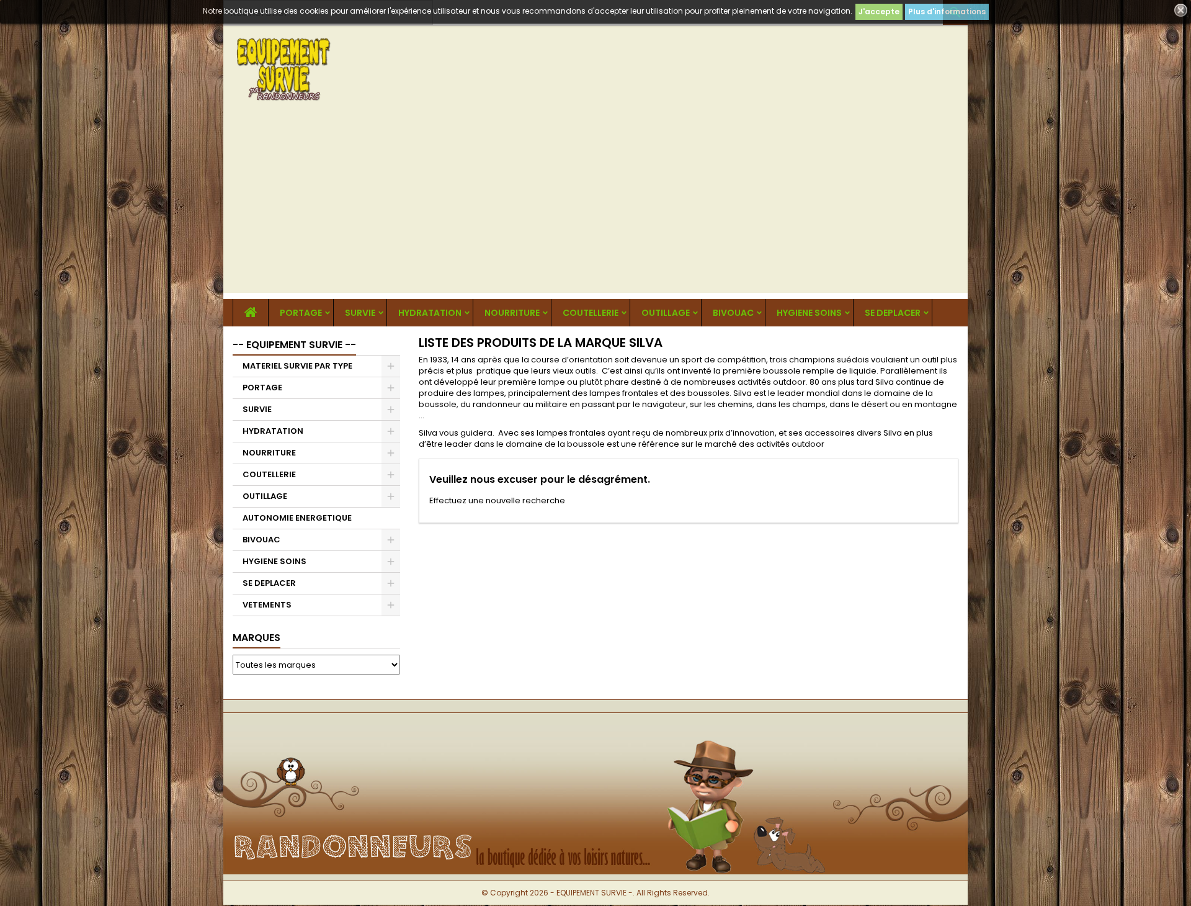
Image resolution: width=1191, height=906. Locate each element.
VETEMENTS (267, 605)
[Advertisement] (595, 206)
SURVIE (360, 313)
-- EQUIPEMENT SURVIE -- (294, 345)
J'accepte (879, 11)
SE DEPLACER (893, 313)
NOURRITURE (512, 313)
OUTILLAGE (665, 313)
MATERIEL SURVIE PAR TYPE (297, 366)
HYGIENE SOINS (809, 313)
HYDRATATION (430, 313)
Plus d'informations (947, 11)
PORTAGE (301, 313)
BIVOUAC (733, 313)
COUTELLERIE (590, 313)
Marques (256, 637)
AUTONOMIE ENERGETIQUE (297, 518)
